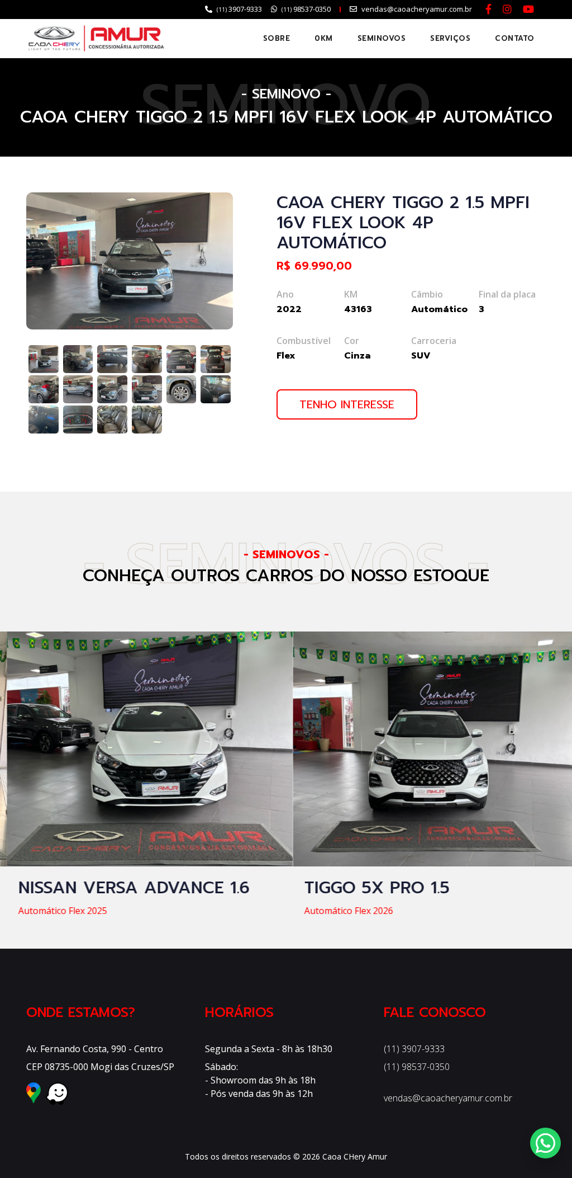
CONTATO (515, 38)
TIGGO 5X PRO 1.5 (369, 888)
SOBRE (276, 38)
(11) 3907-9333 (414, 1049)
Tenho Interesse (346, 404)
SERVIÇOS (450, 38)
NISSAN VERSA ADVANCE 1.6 (126, 888)
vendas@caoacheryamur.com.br (448, 1098)
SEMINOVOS (382, 38)
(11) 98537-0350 (417, 1067)
